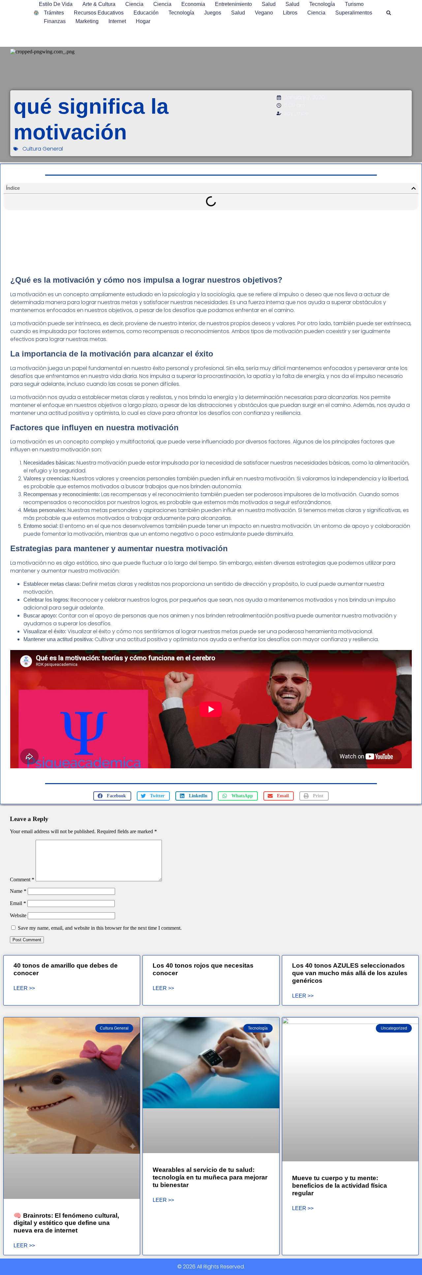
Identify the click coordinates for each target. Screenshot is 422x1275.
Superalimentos (353, 12)
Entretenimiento (233, 4)
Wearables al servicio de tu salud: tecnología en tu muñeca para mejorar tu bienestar (210, 1177)
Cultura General (42, 149)
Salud (269, 4)
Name (18, 891)
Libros (290, 12)
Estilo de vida (56, 4)
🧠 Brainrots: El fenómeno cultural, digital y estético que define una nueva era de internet (66, 1223)
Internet (117, 21)
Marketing (87, 21)
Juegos (212, 12)
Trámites (54, 12)
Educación (146, 12)
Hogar (143, 21)
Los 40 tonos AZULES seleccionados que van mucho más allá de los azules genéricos (349, 973)
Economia (193, 4)
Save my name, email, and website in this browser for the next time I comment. (100, 928)
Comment (22, 879)
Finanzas (55, 21)
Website (18, 915)
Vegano (264, 12)
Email (18, 903)
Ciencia (134, 4)
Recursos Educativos (99, 12)
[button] (388, 13)
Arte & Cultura (98, 4)
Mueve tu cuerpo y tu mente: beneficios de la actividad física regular (339, 1186)
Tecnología (322, 4)
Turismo (354, 4)
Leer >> (24, 988)
